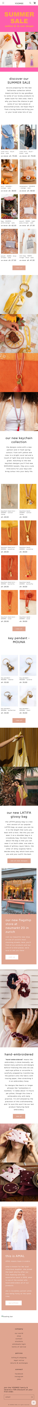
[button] (3, 3)
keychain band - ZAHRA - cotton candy (25, 512)
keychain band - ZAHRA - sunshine (26, 548)
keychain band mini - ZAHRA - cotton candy (8, 512)
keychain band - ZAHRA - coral (25, 617)
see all (19, 1116)
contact (19, 1339)
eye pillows (13, 1303)
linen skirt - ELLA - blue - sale (8, 152)
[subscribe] (31, 1397)
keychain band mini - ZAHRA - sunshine (8, 548)
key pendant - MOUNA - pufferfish (8, 709)
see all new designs (19, 861)
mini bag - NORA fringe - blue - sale (27, 256)
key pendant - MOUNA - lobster (7, 678)
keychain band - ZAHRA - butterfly (26, 583)
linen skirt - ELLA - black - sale (27, 152)
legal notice (19, 1360)
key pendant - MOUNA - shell (25, 709)
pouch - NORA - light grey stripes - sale (27, 222)
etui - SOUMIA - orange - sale (7, 187)
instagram (19, 1376)
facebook (19, 1374)
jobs (19, 1379)
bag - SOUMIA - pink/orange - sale (8, 222)
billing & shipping (19, 1358)
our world (19, 1333)
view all (19, 268)
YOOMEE (12, 1404)
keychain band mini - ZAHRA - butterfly (8, 583)
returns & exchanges (19, 1363)
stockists (19, 1341)
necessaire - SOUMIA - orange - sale (27, 187)
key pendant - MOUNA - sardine (26, 678)
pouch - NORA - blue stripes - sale (8, 256)
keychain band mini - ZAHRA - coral (8, 617)
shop (19, 1336)
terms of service (19, 1347)
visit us (12, 957)
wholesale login (19, 1344)
